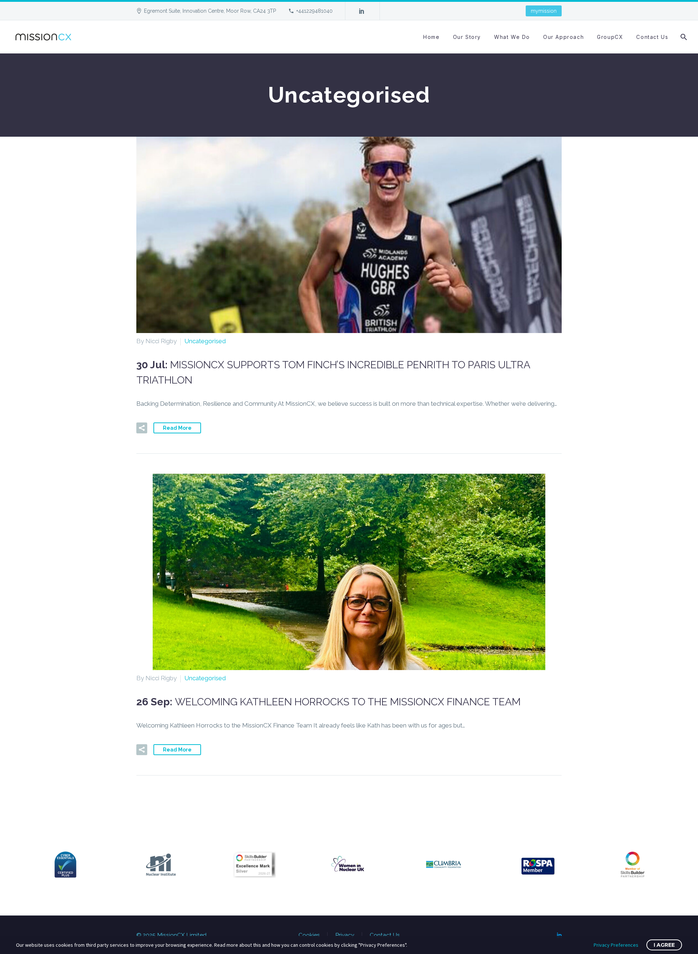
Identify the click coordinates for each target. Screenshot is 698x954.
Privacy (344, 935)
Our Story (467, 37)
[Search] (683, 36)
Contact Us (652, 37)
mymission (544, 11)
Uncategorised (205, 341)
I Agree (664, 945)
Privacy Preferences (616, 945)
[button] (141, 427)
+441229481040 (314, 11)
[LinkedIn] (361, 11)
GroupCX (610, 37)
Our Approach (563, 37)
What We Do (512, 37)
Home (431, 37)
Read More (177, 428)
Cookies (309, 935)
